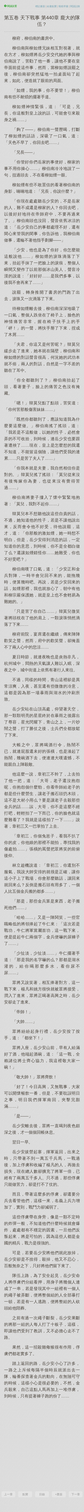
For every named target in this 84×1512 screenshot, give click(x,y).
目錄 (42, 1494)
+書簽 (58, 1494)
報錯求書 (63, 6)
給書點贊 (52, 6)
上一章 (8, 1494)
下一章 (75, 1494)
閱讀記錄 (75, 6)
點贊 (25, 1494)
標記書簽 (40, 6)
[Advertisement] (42, 1444)
